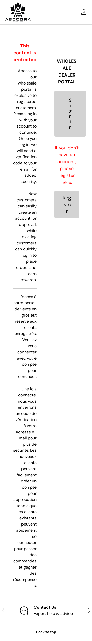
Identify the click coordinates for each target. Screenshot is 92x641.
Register (66, 204)
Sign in (70, 113)
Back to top (46, 631)
